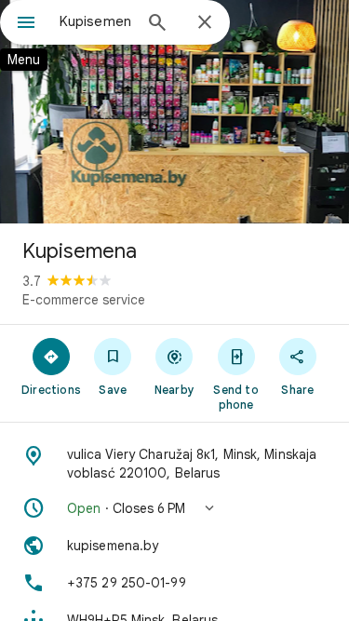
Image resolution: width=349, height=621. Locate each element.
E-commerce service (83, 299)
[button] (174, 508)
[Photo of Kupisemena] (174, 111)
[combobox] (95, 21)
